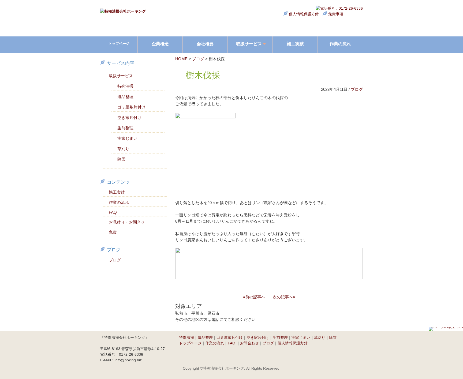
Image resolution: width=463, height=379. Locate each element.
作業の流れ (340, 44)
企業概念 (160, 44)
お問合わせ (249, 343)
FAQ (113, 212)
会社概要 (205, 44)
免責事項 (335, 14)
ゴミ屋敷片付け (131, 107)
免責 (113, 232)
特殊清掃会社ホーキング (223, 368)
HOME (181, 59)
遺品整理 (125, 96)
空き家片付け (129, 117)
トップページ (119, 43)
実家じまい (127, 138)
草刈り (123, 149)
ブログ (198, 59)
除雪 (121, 159)
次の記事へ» (284, 297)
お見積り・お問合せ (127, 222)
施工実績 (295, 44)
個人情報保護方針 (304, 14)
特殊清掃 (125, 86)
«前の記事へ (254, 297)
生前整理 (125, 128)
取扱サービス (121, 75)
